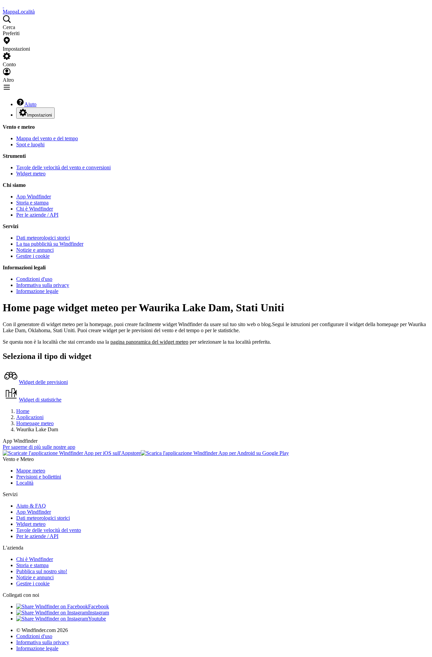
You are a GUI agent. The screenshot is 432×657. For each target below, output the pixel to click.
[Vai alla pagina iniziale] (3, 5)
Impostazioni (39, 115)
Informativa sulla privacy (42, 285)
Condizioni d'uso (34, 279)
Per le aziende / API (37, 215)
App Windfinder (33, 196)
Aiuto (30, 104)
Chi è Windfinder (34, 209)
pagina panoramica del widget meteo (149, 342)
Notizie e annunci (35, 250)
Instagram (98, 612)
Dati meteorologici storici (43, 238)
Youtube (97, 619)
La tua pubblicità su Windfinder (49, 244)
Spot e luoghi (30, 144)
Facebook (98, 606)
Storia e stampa (32, 202)
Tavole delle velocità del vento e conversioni (63, 167)
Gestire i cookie (33, 256)
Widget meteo (31, 173)
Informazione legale (37, 291)
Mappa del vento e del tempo (47, 138)
